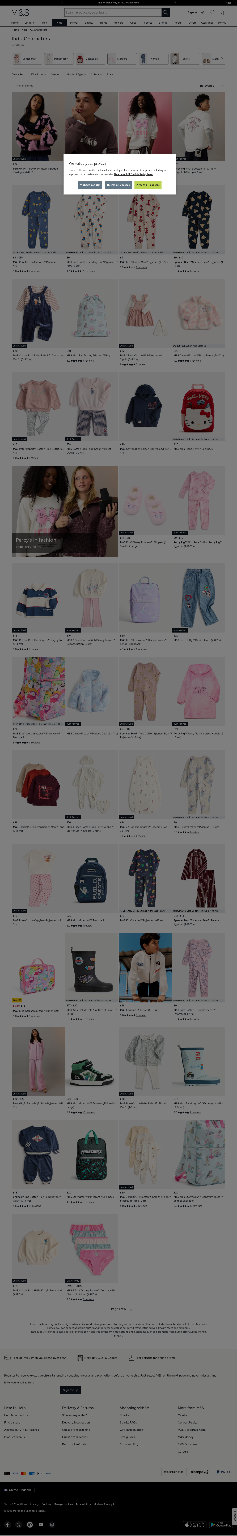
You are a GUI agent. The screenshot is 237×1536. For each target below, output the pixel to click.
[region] (119, 174)
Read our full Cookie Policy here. (133, 174)
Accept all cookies (148, 184)
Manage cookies (90, 184)
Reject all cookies (118, 184)
